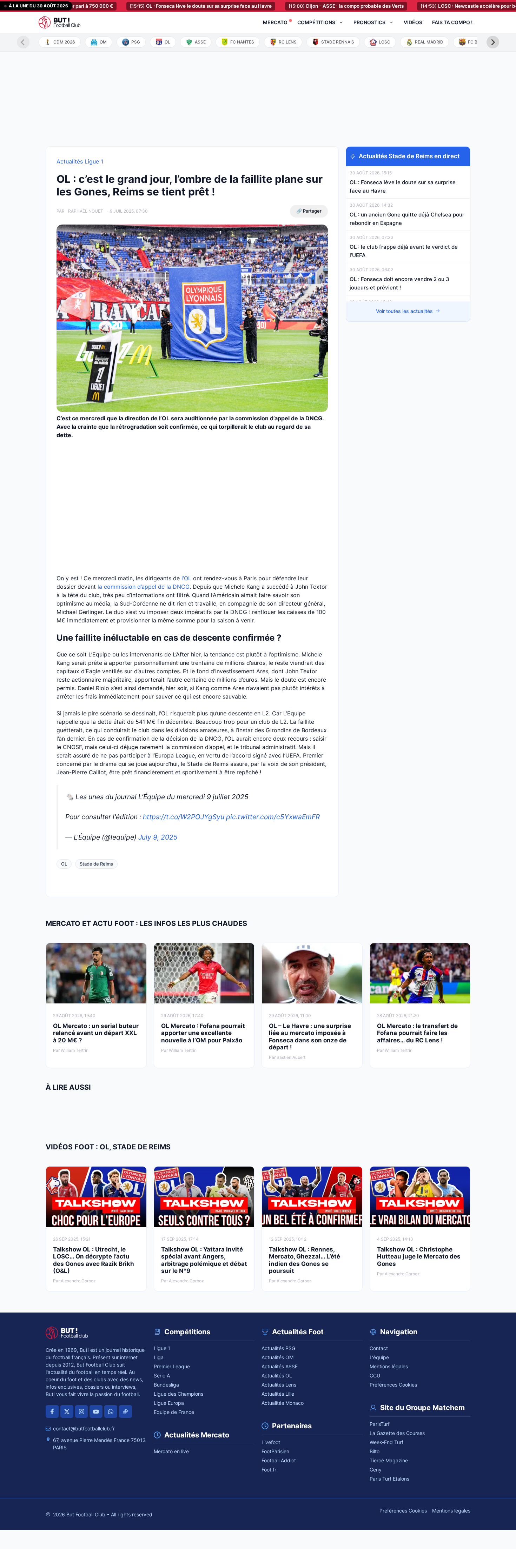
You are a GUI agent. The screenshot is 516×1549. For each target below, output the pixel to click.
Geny (376, 1470)
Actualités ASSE (280, 1366)
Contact (379, 1348)
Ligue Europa (169, 1403)
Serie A (162, 1375)
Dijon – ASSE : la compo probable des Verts (316, 6)
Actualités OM (277, 1357)
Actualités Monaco (283, 1403)
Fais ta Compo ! (452, 22)
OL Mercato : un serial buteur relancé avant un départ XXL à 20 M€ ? (96, 1033)
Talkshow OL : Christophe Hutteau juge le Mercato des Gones (419, 1256)
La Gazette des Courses (397, 1433)
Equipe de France (174, 1412)
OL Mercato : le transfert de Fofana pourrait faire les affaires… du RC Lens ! (417, 1033)
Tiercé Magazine (389, 1460)
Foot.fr (269, 1470)
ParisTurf (380, 1424)
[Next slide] (493, 42)
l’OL (186, 578)
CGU (375, 1375)
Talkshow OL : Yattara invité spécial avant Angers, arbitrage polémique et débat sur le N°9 (204, 1260)
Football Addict (279, 1460)
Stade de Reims (96, 864)
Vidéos (413, 22)
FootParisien (275, 1451)
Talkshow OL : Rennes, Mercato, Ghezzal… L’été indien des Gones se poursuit (304, 1260)
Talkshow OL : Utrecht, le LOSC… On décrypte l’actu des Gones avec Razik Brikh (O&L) (93, 1260)
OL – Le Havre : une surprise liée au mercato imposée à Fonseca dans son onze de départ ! (310, 1036)
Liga (159, 1357)
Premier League (172, 1366)
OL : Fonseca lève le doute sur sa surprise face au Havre (171, 6)
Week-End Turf (386, 1442)
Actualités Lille (278, 1394)
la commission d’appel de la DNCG (144, 586)
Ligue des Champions (178, 1394)
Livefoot (271, 1442)
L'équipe (379, 1357)
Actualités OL (277, 1375)
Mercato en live (171, 1451)
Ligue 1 (162, 1348)
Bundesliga (166, 1385)
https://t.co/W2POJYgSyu (183, 817)
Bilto (374, 1451)
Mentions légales (389, 1366)
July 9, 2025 (158, 837)
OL (64, 864)
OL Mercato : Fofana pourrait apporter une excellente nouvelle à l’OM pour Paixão (203, 1033)
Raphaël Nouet (85, 211)
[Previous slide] (23, 42)
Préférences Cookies (393, 1385)
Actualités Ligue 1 (80, 161)
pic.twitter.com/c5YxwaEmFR (273, 817)
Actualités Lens (279, 1385)
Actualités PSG (278, 1348)
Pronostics (369, 22)
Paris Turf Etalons (389, 1479)
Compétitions (316, 22)
